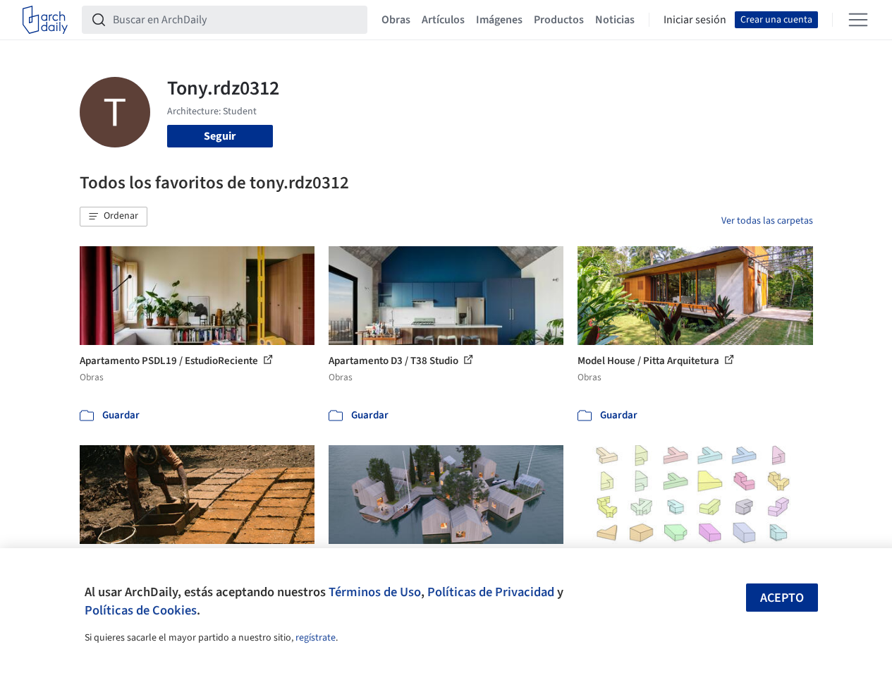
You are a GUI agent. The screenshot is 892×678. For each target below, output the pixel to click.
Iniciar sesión (695, 20)
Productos (559, 20)
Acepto (782, 598)
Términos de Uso (375, 592)
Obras (395, 20)
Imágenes (499, 20)
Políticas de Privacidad (490, 592)
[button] (113, 216)
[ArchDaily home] (45, 20)
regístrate (315, 638)
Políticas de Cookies (141, 610)
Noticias (615, 20)
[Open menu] (858, 19)
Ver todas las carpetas (767, 221)
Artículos (443, 20)
